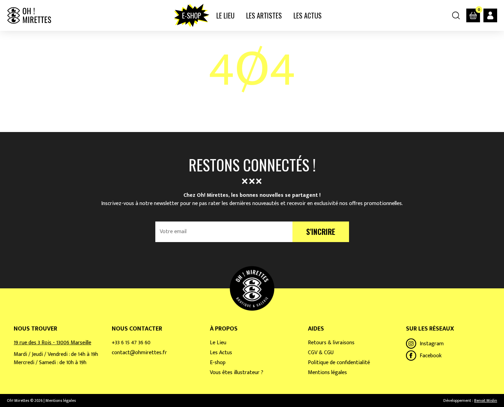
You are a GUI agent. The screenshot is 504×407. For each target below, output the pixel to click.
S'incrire (320, 231)
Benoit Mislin (485, 400)
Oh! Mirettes (29, 15)
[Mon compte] (490, 15)
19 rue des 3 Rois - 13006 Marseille (52, 342)
